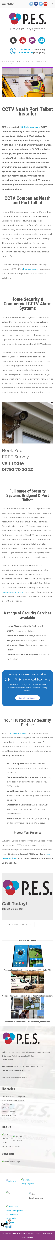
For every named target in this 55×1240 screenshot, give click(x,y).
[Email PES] (31, 4)
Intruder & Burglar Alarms (13, 1100)
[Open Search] (52, 4)
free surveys (29, 269)
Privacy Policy (42, 1233)
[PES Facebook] (36, 4)
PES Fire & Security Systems (14, 1096)
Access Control (8, 1112)
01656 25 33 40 (25, 52)
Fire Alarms (7, 1104)
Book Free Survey (27, 698)
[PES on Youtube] (45, 4)
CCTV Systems (8, 1108)
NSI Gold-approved (18, 733)
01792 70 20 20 (25, 49)
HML (31, 1237)
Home (18, 61)
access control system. (13, 592)
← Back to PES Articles (18, 924)
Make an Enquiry (9, 1115)
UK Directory (14, 1146)
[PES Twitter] (41, 4)
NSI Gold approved (30, 127)
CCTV (27, 61)
